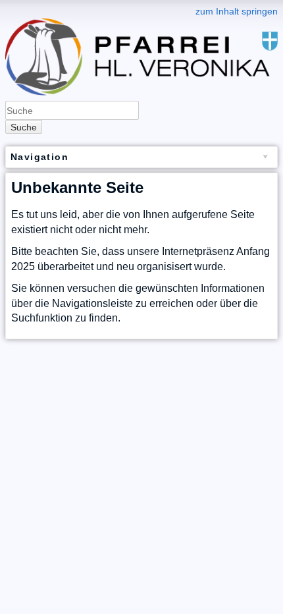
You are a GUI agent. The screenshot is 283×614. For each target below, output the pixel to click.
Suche (24, 127)
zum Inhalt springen (236, 11)
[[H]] (141, 8)
